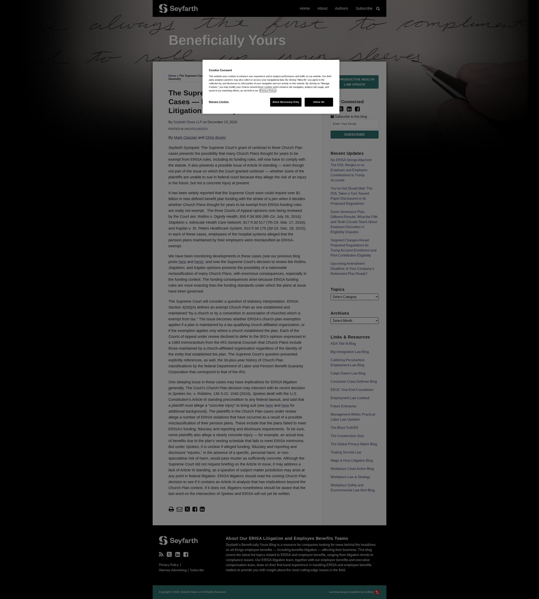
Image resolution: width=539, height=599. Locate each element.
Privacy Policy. (268, 90)
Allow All (318, 102)
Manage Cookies (219, 101)
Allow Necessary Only (285, 102)
